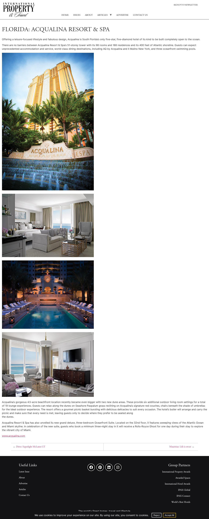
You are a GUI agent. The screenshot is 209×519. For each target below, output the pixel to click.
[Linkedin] (109, 467)
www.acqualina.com (13, 435)
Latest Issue (24, 472)
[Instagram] (117, 467)
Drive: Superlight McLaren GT (30, 447)
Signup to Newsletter (186, 5)
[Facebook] (91, 467)
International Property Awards (176, 472)
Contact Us (24, 495)
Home (65, 15)
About (89, 15)
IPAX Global (184, 490)
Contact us (140, 15)
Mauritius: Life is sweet (180, 447)
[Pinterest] (100, 467)
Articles (102, 15)
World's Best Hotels (180, 502)
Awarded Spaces (182, 478)
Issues (76, 15)
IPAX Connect (183, 496)
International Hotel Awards (177, 484)
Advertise (122, 15)
